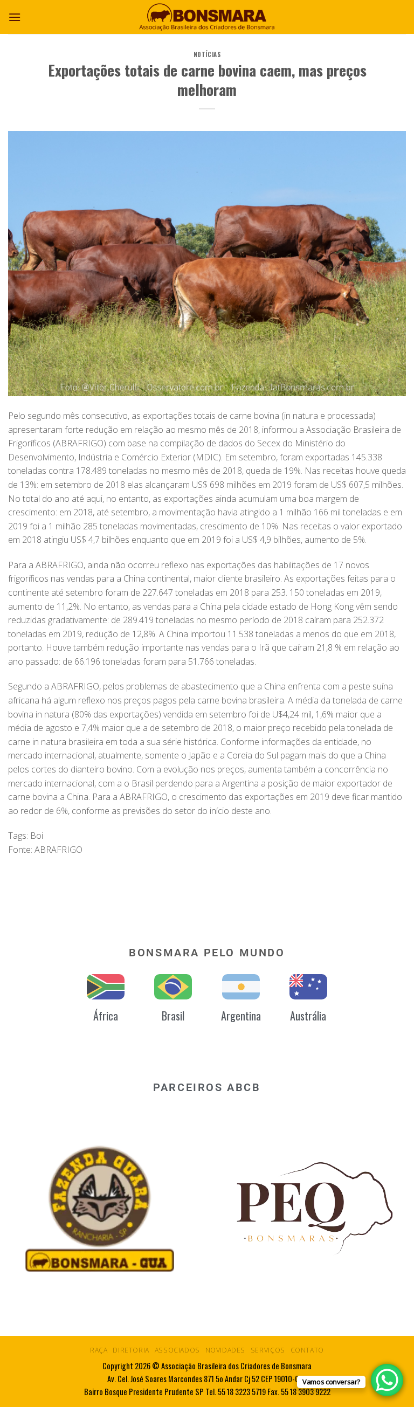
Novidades (225, 1350)
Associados (177, 1350)
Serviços (268, 1350)
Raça (98, 1350)
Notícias (207, 54)
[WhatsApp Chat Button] (387, 1380)
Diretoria (131, 1350)
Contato (307, 1350)
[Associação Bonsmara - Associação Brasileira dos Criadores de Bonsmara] (207, 17)
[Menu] (14, 17)
